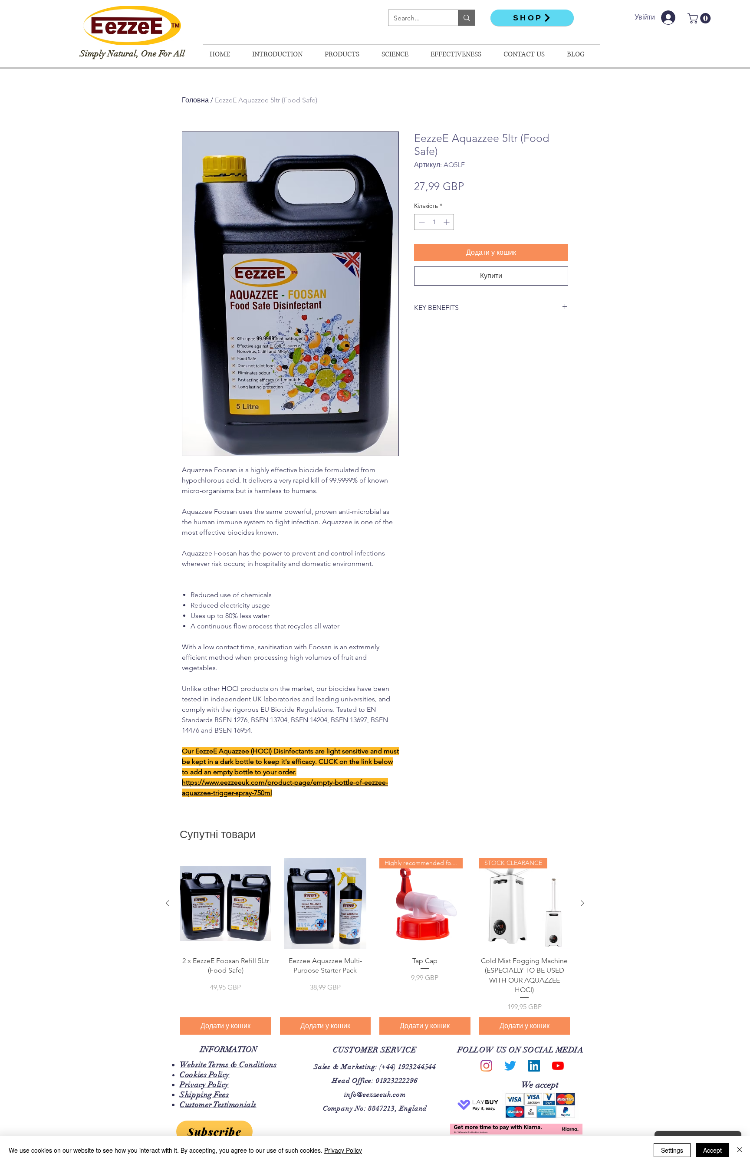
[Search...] (466, 18)
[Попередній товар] (167, 903)
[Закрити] (739, 1150)
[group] (375, 946)
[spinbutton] (434, 222)
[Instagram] (486, 1066)
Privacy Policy (343, 1150)
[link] (700, 18)
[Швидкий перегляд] (225, 903)
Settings (672, 1150)
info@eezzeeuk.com (375, 1094)
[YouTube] (558, 1066)
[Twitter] (510, 1066)
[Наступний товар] (582, 903)
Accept (712, 1150)
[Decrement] (420, 222)
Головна (195, 100)
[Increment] (447, 222)
